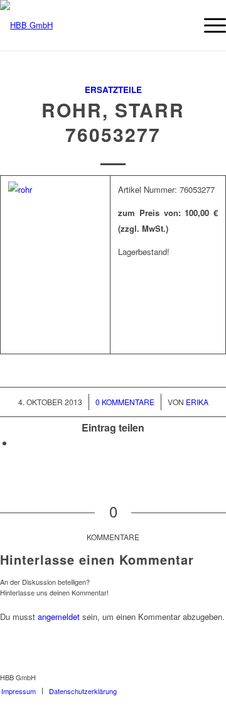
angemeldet (59, 616)
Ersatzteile (113, 89)
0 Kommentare (124, 401)
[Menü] (208, 25)
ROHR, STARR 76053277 (113, 122)
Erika (197, 401)
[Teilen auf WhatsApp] (17, 442)
